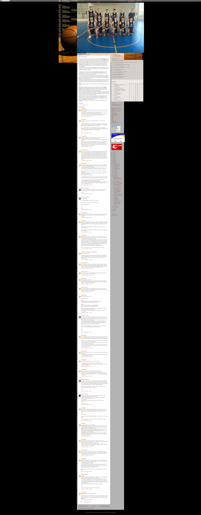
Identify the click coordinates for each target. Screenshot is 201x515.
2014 (114, 156)
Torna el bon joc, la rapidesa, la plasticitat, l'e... (117, 179)
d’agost (114, 169)
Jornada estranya (116, 199)
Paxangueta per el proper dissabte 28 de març (117, 184)
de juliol (114, 171)
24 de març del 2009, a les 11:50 (86, 291)
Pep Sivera (83, 212)
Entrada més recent (83, 506)
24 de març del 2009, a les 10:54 (86, 275)
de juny (114, 172)
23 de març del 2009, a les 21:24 (86, 193)
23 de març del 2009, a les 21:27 (86, 209)
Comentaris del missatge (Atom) (89, 508)
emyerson (104, 512)
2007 (114, 210)
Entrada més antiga (104, 506)
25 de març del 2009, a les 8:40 (86, 420)
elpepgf (82, 108)
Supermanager (113, 121)
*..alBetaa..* (83, 394)
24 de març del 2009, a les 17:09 (86, 347)
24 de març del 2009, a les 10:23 (86, 259)
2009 (114, 163)
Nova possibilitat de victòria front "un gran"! (117, 189)
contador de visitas (114, 215)
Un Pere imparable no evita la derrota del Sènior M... (117, 192)
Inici (94, 506)
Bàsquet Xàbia (113, 115)
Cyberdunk (113, 120)
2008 (114, 209)
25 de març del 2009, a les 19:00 (86, 499)
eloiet (82, 119)
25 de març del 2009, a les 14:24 (86, 455)
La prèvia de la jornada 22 (117, 182)
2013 (114, 157)
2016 (114, 153)
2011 (113, 160)
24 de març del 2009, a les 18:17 (86, 356)
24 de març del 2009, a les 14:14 (86, 332)
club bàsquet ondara (85, 5)
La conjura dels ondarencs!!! (115, 198)
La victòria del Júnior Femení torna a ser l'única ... (116, 203)
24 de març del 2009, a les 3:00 (86, 217)
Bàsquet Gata (113, 112)
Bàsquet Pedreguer (114, 114)
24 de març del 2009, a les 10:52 (86, 268)
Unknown (83, 474)
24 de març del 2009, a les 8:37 (86, 232)
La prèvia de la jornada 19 (117, 201)
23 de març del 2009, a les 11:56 (86, 116)
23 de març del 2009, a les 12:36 (86, 160)
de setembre (115, 168)
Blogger (114, 512)
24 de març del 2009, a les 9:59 (86, 248)
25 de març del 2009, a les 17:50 (86, 471)
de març (114, 176)
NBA (112, 119)
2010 (114, 161)
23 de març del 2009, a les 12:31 (86, 146)
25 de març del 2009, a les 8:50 (86, 436)
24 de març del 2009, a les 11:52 (86, 312)
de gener (115, 207)
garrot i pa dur (83, 188)
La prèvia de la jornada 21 (117, 187)
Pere (82, 423)
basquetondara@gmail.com (116, 104)
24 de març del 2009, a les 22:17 (86, 404)
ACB (112, 116)
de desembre (115, 164)
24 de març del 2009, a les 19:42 (86, 376)
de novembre (115, 165)
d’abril (114, 175)
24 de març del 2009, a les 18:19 (86, 366)
